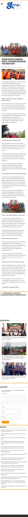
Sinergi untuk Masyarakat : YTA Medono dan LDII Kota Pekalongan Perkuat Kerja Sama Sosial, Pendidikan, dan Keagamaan (13, 482)
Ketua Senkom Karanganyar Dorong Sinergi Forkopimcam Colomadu (13, 377)
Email (3, 411)
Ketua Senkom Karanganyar (7, 295)
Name (3, 407)
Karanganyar (14, 67)
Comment (4, 393)
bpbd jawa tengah (8, 293)
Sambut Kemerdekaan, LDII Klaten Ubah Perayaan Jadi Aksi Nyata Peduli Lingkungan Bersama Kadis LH (13, 358)
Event (4, 67)
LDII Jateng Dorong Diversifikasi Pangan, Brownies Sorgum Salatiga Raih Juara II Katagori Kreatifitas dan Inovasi (13, 443)
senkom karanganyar (20, 295)
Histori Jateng (8, 67)
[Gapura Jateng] (14, 5)
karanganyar (17, 293)
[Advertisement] (14, 15)
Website (3, 416)
